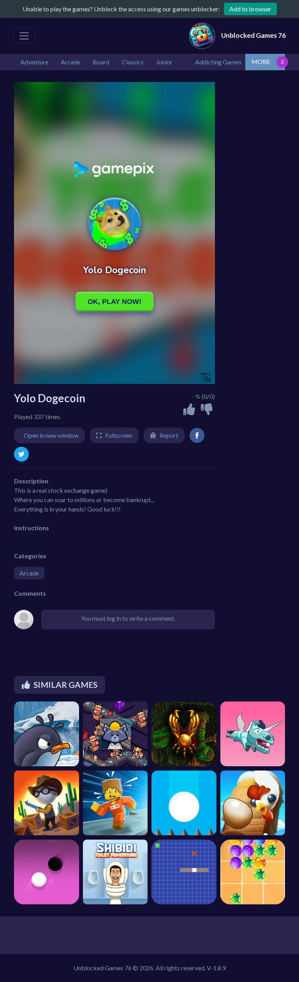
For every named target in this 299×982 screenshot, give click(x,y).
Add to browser (250, 8)
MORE (261, 61)
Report (169, 435)
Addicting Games (218, 62)
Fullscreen (118, 435)
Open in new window (51, 435)
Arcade (29, 573)
